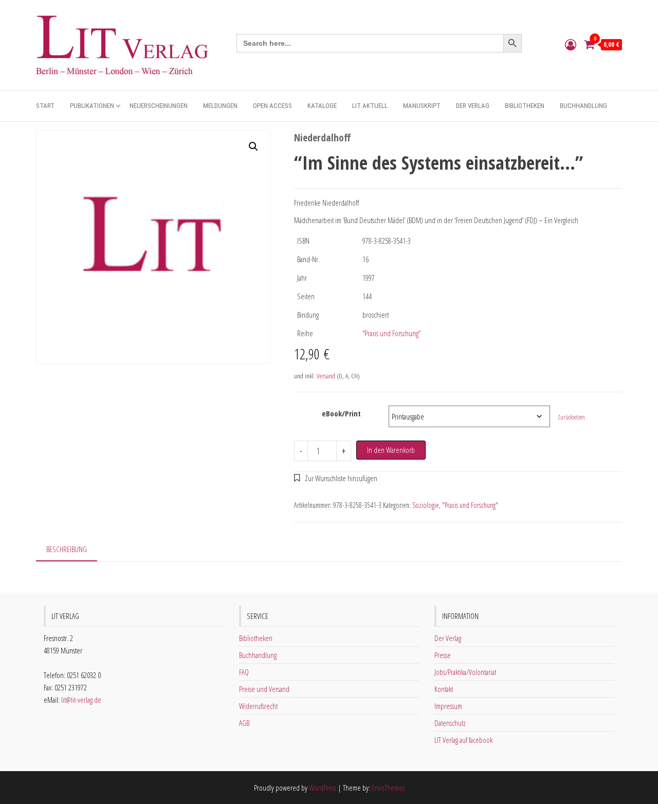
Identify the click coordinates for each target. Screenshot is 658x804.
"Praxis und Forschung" (470, 505)
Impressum (448, 706)
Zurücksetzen (571, 417)
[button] (253, 146)
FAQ (244, 672)
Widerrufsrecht (258, 706)
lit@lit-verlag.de (81, 700)
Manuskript (422, 105)
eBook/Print (341, 413)
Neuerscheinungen (159, 105)
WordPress (322, 787)
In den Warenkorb (391, 450)
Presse (442, 655)
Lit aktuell (370, 105)
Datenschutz (450, 723)
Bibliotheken (524, 105)
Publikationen (92, 105)
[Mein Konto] (570, 44)
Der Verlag (472, 105)
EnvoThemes (388, 787)
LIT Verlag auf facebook (463, 740)
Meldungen (220, 105)
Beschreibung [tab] (66, 549)
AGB (244, 723)
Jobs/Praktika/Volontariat (465, 672)
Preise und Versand (264, 689)
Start (45, 105)
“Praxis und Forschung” (391, 333)
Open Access (272, 105)
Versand (326, 375)
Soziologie (425, 505)
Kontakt (443, 689)
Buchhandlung (583, 105)
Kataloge (322, 105)
